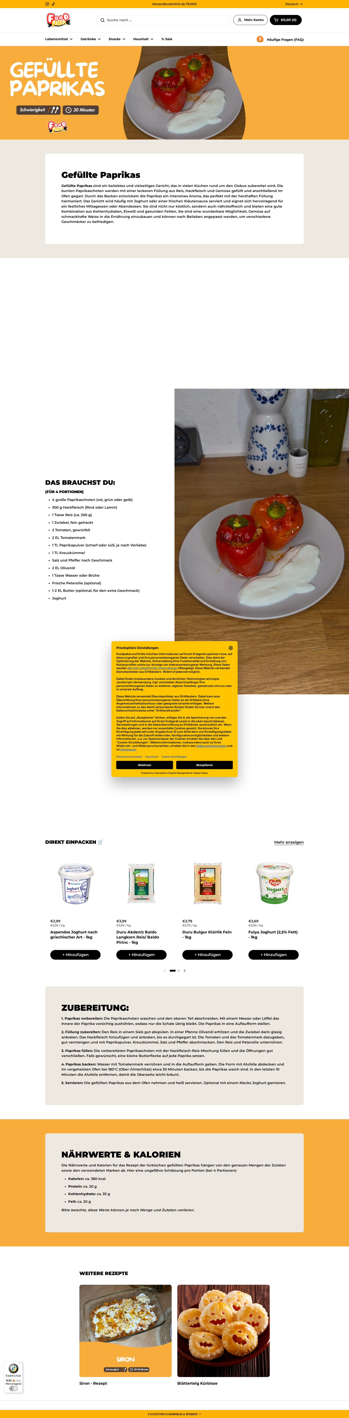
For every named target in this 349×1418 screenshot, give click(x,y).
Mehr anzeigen (289, 842)
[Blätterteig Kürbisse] (223, 1331)
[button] (174, 1414)
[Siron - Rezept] (125, 1331)
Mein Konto (254, 20)
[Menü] (20, 1363)
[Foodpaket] (58, 20)
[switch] (13, 1388)
